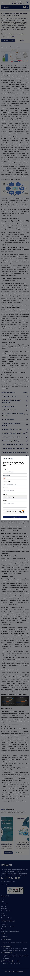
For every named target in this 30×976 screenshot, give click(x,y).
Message (5, 500)
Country (5, 494)
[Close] (26, 458)
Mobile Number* (7, 475)
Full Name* (5, 469)
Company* (5, 488)
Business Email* (7, 481)
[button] (4, 478)
